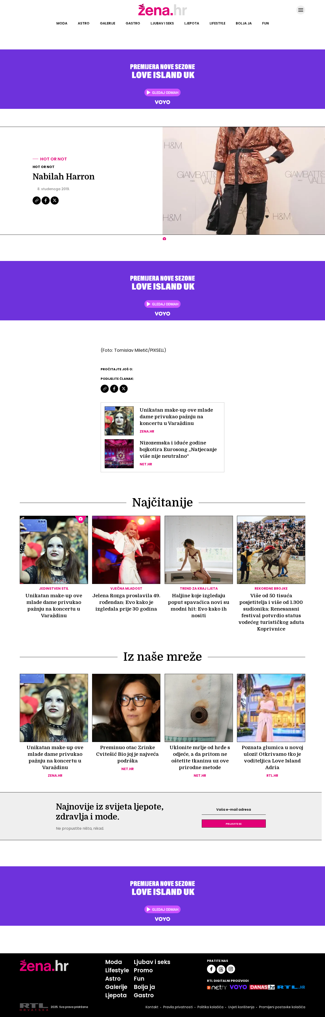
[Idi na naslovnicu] (162, 15)
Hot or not (53, 159)
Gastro (133, 23)
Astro (83, 23)
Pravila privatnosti (178, 1007)
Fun (265, 23)
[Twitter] (54, 204)
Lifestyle (217, 23)
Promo (143, 970)
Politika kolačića (210, 1007)
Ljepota (191, 23)
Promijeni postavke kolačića (282, 1007)
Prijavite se (233, 823)
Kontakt (152, 1007)
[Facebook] (45, 204)
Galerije (107, 23)
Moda (61, 23)
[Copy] (37, 204)
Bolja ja (244, 23)
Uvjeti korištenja (241, 1007)
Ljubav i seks (162, 23)
